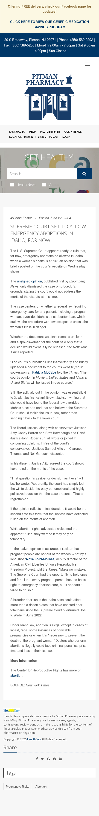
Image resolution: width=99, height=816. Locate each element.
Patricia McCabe (44, 372)
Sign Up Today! (48, 136)
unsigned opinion (29, 281)
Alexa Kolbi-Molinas (40, 559)
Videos (54, 184)
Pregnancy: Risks (17, 786)
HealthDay (34, 739)
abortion (16, 675)
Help (32, 131)
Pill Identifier (50, 131)
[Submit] (84, 173)
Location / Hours (21, 136)
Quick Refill (73, 131)
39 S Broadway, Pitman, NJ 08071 (30, 39)
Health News (26, 184)
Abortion (41, 786)
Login (66, 136)
